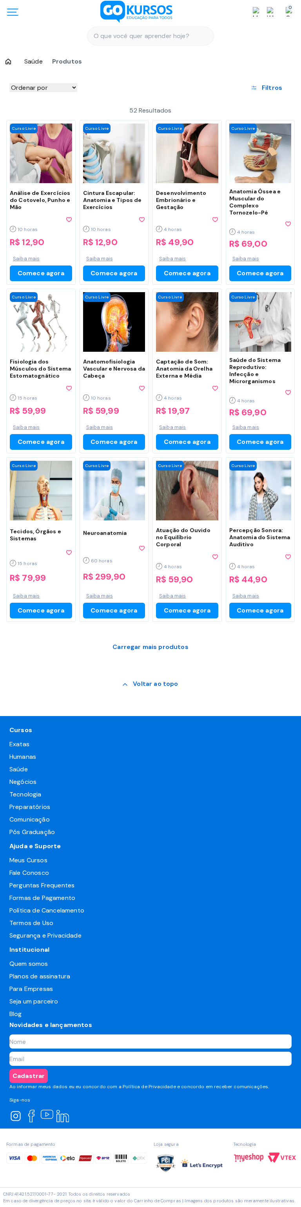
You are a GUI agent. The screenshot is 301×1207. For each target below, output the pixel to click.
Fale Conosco (29, 873)
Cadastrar (29, 1076)
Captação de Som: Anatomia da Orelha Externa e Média (184, 368)
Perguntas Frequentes (41, 885)
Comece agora (41, 273)
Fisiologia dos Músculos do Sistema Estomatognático (40, 368)
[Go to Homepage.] (8, 61)
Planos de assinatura (39, 976)
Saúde (33, 61)
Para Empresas (31, 989)
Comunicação (29, 819)
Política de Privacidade (149, 1086)
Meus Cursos (28, 860)
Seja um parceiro (33, 1001)
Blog (15, 1014)
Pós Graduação (32, 832)
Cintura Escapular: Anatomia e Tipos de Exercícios (112, 200)
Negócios (22, 782)
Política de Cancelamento (46, 910)
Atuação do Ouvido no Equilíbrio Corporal (183, 537)
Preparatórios (29, 807)
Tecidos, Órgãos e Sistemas (35, 535)
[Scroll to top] (150, 684)
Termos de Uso (31, 923)
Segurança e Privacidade (45, 935)
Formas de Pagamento (42, 898)
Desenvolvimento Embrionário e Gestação (181, 200)
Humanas (22, 757)
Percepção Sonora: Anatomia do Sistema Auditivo (259, 537)
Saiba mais (26, 258)
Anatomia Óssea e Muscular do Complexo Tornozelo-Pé (255, 202)
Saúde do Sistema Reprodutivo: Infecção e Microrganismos (255, 370)
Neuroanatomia (105, 532)
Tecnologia (25, 794)
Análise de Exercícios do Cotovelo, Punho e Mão (40, 200)
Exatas (19, 744)
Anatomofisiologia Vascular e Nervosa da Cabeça (114, 368)
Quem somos (28, 964)
